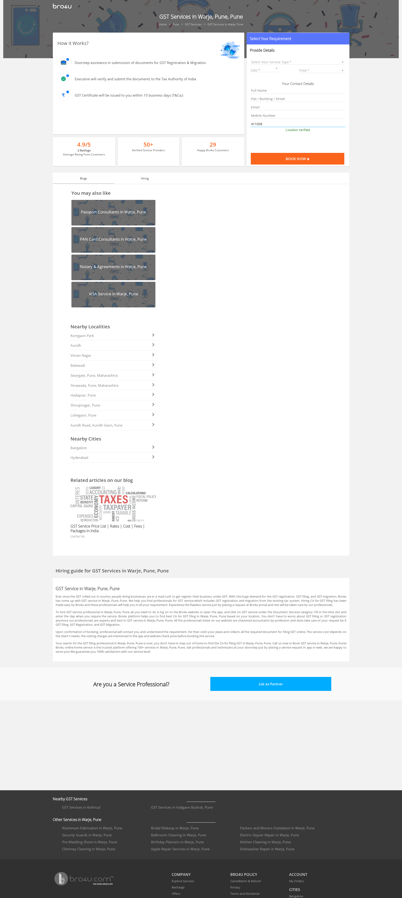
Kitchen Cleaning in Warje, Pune (265, 842)
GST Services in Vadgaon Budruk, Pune (182, 807)
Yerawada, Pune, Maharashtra (94, 385)
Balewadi (77, 365)
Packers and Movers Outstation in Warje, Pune (277, 828)
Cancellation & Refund (245, 881)
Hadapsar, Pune (83, 395)
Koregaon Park (82, 335)
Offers (176, 893)
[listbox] (298, 62)
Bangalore (78, 447)
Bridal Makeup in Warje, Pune (175, 828)
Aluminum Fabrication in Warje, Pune (92, 828)
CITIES (294, 889)
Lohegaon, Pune (83, 415)
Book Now (296, 158)
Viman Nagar (80, 355)
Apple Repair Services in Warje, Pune (180, 849)
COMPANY (181, 874)
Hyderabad (79, 457)
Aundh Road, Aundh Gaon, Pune (96, 425)
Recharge (178, 887)
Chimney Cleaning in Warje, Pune (88, 849)
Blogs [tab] (83, 178)
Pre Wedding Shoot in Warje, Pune (89, 842)
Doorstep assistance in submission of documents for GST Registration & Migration (140, 62)
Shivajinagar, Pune (85, 405)
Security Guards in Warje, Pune (87, 835)
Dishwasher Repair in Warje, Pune (267, 849)
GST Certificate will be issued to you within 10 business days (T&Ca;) (129, 95)
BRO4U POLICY (243, 874)
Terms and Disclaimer (245, 893)
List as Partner (271, 684)
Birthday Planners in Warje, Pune (177, 842)
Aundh (75, 345)
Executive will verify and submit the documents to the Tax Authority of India (135, 79)
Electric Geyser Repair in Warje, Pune (269, 835)
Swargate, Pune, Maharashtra (93, 375)
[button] (298, 38)
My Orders (296, 881)
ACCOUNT (298, 874)
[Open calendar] (276, 68)
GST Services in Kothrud (81, 807)
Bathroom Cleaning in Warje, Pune (178, 835)
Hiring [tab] (145, 178)
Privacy (235, 887)
